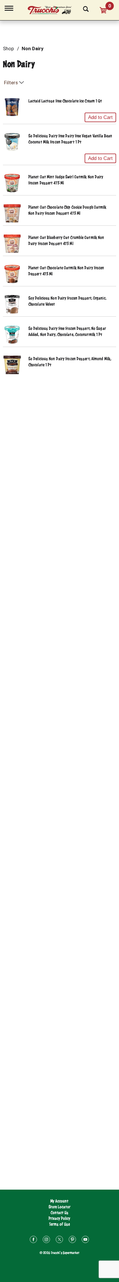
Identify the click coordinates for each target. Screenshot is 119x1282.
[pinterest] (72, 1240)
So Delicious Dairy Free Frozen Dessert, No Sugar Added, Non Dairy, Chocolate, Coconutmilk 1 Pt (67, 331)
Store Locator (59, 1207)
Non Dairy (33, 48)
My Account (59, 1201)
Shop (8, 48)
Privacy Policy (59, 1218)
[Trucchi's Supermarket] (52, 9)
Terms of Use (59, 1224)
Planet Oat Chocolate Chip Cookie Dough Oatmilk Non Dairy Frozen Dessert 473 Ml (67, 210)
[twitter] (59, 1240)
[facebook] (33, 1240)
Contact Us (59, 1213)
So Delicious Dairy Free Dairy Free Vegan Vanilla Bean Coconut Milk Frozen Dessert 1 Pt (70, 139)
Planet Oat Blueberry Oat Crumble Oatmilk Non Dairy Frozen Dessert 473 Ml (66, 240)
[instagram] (46, 1240)
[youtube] (85, 1240)
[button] (100, 117)
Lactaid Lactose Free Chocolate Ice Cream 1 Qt (65, 101)
